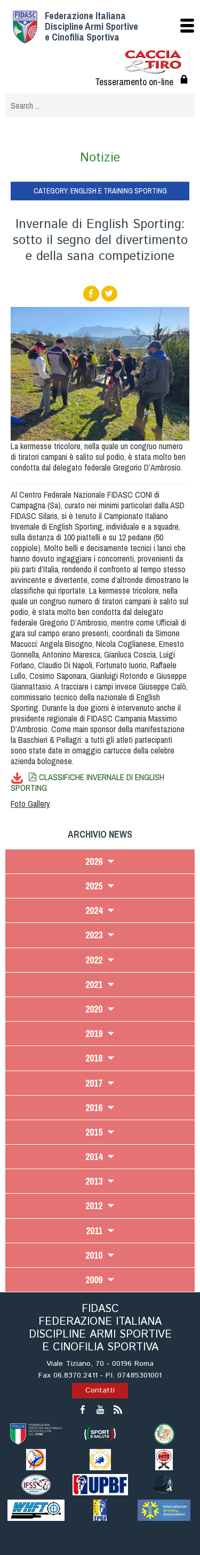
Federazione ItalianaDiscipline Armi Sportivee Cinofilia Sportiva (91, 26)
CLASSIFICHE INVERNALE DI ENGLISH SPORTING (87, 782)
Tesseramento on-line (134, 81)
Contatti (100, 1390)
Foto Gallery (30, 803)
